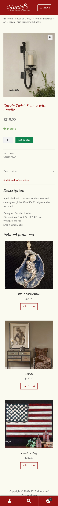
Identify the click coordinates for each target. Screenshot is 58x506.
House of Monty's (24, 18)
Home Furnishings (43, 18)
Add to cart (24, 139)
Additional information (16, 180)
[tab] (29, 171)
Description (10, 171)
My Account (9, 501)
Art (4, 21)
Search (29, 501)
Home (10, 18)
